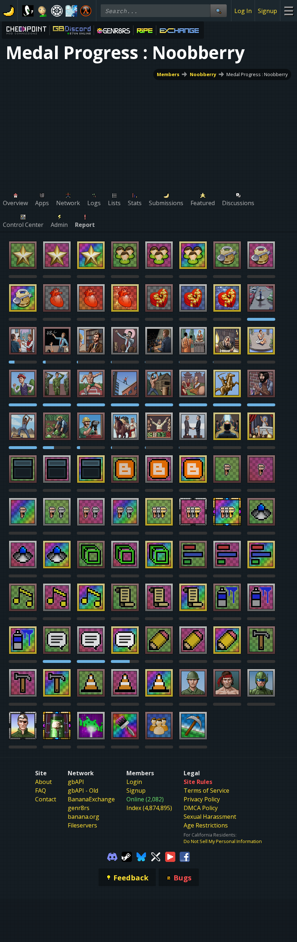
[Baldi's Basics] (42, 11)
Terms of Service (206, 790)
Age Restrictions (206, 825)
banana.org (83, 817)
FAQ (40, 790)
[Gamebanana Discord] (112, 856)
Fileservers (82, 825)
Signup (267, 11)
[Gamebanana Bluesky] (141, 856)
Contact (45, 799)
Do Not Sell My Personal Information (223, 841)
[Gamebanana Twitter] (156, 856)
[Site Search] (218, 10)
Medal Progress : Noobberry (257, 74)
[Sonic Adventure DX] (28, 11)
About (43, 782)
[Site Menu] (288, 10)
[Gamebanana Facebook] (185, 856)
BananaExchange (91, 799)
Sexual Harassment (210, 817)
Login (134, 782)
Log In (243, 11)
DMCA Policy (201, 808)
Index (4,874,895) (149, 808)
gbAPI (76, 782)
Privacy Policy (202, 799)
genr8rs (78, 808)
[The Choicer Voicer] (71, 11)
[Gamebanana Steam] (127, 856)
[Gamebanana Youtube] (170, 856)
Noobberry (203, 74)
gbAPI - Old (83, 790)
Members (168, 74)
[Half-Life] (86, 11)
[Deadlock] (57, 11)
